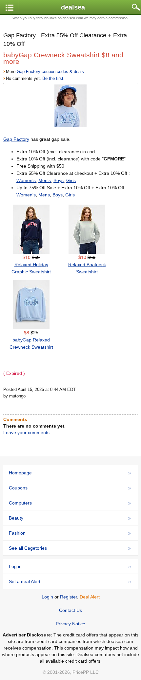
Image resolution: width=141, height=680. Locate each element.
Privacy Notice (70, 623)
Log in (70, 566)
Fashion (70, 533)
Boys (58, 180)
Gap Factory (16, 139)
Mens (44, 194)
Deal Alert (90, 596)
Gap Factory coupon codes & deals (50, 71)
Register (68, 596)
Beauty (70, 518)
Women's (26, 180)
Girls (71, 180)
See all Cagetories (70, 548)
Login (47, 596)
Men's (44, 180)
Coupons (70, 488)
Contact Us (70, 610)
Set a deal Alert (70, 581)
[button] (9, 8)
